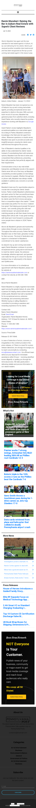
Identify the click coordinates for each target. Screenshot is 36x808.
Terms (12, 804)
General (19, 756)
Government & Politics (18, 758)
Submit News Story (18, 396)
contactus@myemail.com (18, 733)
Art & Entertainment (18, 748)
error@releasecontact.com (11, 352)
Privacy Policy (20, 804)
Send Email (10, 314)
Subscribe (18, 792)
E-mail (4, 786)
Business (18, 750)
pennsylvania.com (15, 805)
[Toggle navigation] (18, 12)
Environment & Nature (18, 753)
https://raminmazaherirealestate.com (14, 272)
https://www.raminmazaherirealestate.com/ (17, 329)
